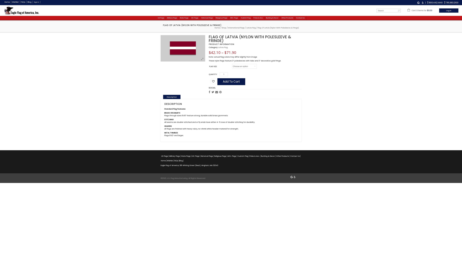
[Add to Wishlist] (213, 81)
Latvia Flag (251, 27)
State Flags (184, 18)
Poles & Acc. (258, 18)
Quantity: (213, 74)
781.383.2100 (452, 2)
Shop (224, 27)
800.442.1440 (436, 2)
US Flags (161, 18)
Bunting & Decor (272, 18)
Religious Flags (221, 18)
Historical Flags (207, 18)
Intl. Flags (194, 18)
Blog (29, 2)
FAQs (23, 2)
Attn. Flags (234, 18)
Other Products (287, 18)
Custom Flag (246, 18)
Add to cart (231, 81)
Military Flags (172, 18)
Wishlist (15, 2)
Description (172, 97)
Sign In (36, 2)
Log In (448, 10)
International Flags (236, 27)
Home (7, 2)
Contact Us (300, 18)
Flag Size (213, 66)
